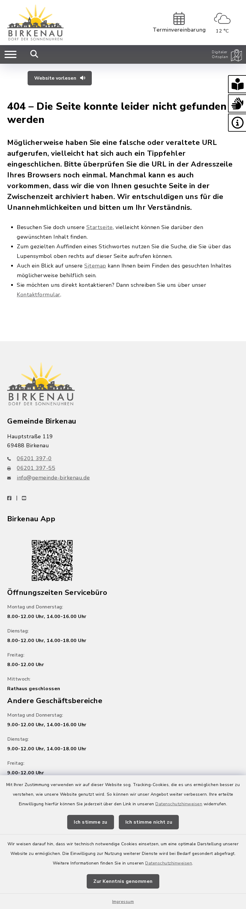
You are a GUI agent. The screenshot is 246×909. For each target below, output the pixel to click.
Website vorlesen (55, 78)
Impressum (123, 901)
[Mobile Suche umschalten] (34, 54)
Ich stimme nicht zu (148, 822)
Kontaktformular (38, 294)
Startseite (99, 227)
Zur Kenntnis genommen (123, 881)
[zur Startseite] (35, 22)
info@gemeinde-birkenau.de (53, 477)
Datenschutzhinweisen (178, 804)
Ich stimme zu (90, 822)
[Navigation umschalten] (10, 54)
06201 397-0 (34, 458)
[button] (237, 84)
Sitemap (95, 265)
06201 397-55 (36, 468)
